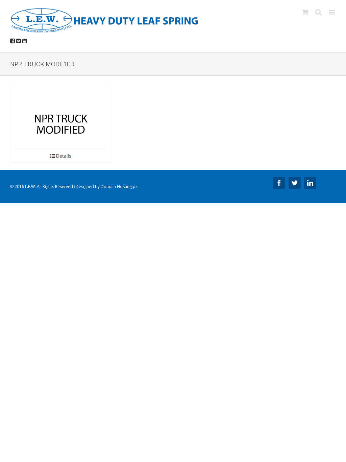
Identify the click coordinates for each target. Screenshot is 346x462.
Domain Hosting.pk (119, 186)
